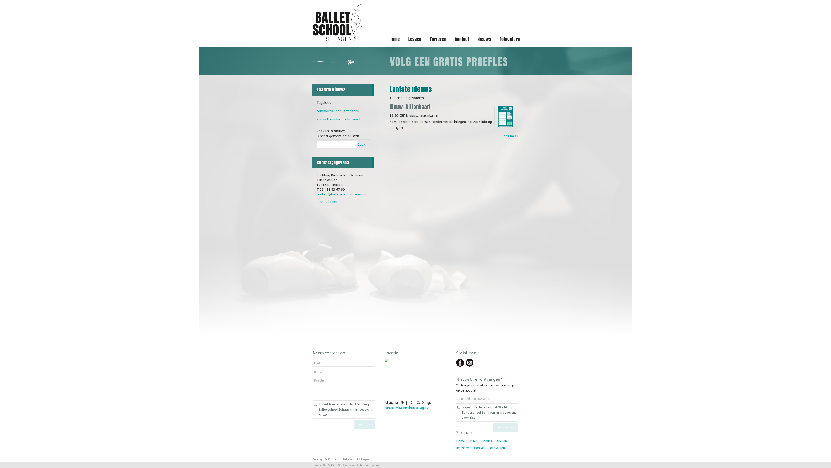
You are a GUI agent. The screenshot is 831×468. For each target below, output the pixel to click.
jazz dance (351, 111)
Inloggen (317, 465)
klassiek (323, 119)
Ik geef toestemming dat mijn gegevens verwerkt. (345, 409)
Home (460, 441)
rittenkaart (352, 119)
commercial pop (329, 111)
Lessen (473, 441)
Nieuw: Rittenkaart (410, 107)
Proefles (486, 441)
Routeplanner (327, 201)
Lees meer (510, 136)
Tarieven (501, 441)
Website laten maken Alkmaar (366, 465)
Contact (480, 448)
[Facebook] (460, 365)
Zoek (362, 144)
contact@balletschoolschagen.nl (341, 194)
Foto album (496, 448)
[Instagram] (469, 365)
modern (336, 119)
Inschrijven (463, 448)
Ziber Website (329, 465)
